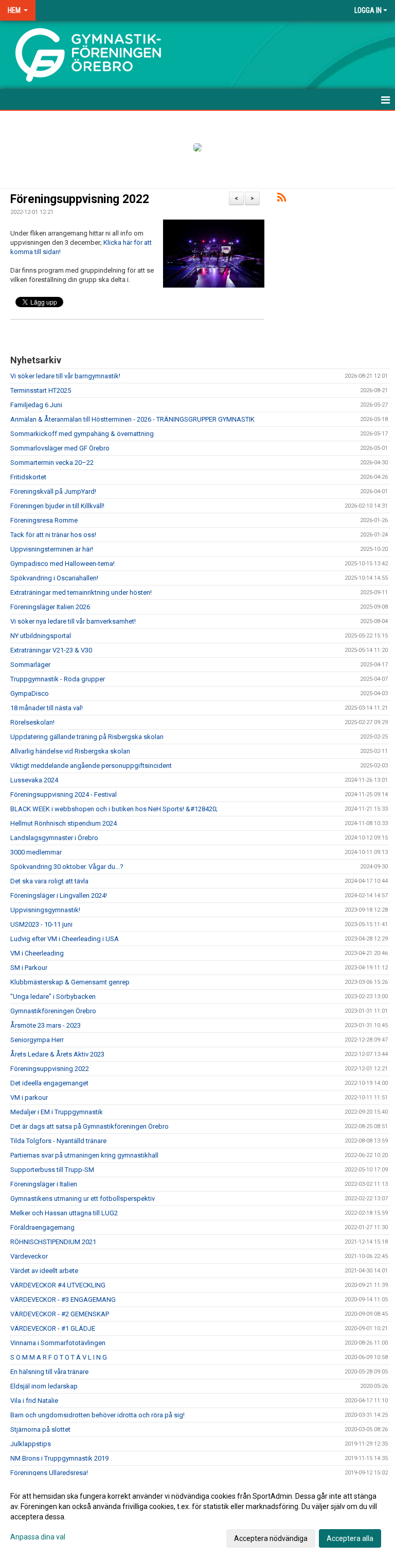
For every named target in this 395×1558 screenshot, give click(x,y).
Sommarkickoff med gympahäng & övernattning (82, 434)
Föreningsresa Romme (44, 520)
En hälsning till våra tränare (49, 1372)
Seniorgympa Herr (37, 1040)
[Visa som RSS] (281, 199)
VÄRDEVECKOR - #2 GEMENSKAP (59, 1314)
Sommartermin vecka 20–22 (52, 462)
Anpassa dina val (37, 1537)
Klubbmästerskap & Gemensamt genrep (70, 982)
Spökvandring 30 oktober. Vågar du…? (66, 866)
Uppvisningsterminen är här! (51, 549)
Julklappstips (30, 1444)
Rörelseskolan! (32, 722)
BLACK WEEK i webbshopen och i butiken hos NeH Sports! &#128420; (114, 809)
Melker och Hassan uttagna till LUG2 (64, 1213)
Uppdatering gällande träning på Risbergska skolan (87, 737)
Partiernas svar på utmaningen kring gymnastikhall (84, 1155)
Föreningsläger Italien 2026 (50, 607)
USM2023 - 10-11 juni (41, 924)
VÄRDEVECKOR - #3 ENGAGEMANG (63, 1299)
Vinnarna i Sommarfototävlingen (57, 1343)
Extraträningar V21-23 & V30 (51, 650)
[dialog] (197, 1517)
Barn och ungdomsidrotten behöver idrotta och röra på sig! (97, 1415)
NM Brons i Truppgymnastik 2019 (59, 1458)
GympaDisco (29, 693)
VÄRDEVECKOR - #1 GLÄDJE (52, 1328)
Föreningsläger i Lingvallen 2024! (58, 895)
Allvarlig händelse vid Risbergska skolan (70, 751)
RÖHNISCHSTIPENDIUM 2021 (53, 1242)
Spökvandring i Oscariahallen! (54, 578)
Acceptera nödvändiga (271, 1538)
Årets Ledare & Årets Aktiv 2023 (57, 1054)
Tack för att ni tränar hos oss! (53, 535)
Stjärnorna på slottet (40, 1429)
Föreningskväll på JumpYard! (53, 491)
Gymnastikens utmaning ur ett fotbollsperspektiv (82, 1198)
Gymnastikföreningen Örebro (53, 1011)
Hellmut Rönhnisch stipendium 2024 (63, 823)
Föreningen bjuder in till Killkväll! (57, 506)
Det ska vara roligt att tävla (49, 881)
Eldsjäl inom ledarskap (44, 1386)
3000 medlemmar (36, 852)
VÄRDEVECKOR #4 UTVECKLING (57, 1285)
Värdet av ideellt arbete (44, 1271)
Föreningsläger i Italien (43, 1184)
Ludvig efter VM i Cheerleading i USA (64, 939)
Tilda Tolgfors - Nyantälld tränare (58, 1141)
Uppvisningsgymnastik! (45, 910)
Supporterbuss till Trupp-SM (52, 1170)
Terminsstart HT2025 (40, 390)
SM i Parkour (28, 967)
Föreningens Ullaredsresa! (49, 1473)
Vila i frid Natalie (34, 1400)
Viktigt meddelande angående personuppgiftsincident (91, 765)
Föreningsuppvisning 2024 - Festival (63, 794)
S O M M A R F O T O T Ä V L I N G (58, 1357)
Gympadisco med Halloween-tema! (62, 563)
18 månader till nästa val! (46, 708)
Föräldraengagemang (42, 1227)
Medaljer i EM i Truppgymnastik (56, 1112)
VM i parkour (29, 1097)
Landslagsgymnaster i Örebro (54, 838)
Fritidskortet (28, 477)
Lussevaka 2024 (34, 780)
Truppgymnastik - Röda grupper (57, 679)
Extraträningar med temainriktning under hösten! (81, 592)
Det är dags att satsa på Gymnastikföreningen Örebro (89, 1126)
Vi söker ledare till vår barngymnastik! (65, 376)
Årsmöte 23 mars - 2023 (45, 1025)
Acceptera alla (350, 1538)
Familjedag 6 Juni (36, 405)
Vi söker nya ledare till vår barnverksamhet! (73, 621)
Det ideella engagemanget (49, 1083)
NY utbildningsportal (40, 636)
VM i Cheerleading (37, 953)
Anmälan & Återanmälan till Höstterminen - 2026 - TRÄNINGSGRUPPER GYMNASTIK (132, 419)
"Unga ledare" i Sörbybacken (53, 996)
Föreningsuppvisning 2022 (79, 199)
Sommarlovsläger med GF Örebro (60, 448)
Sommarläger (30, 664)
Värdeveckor (29, 1256)
